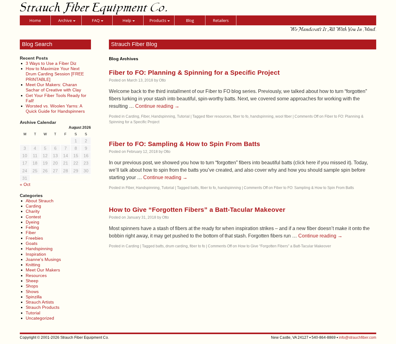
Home (35, 20)
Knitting (33, 264)
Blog (190, 20)
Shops (32, 285)
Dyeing (32, 222)
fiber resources (218, 116)
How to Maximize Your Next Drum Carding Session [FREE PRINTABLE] (55, 74)
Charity (33, 211)
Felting (32, 227)
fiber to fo (240, 116)
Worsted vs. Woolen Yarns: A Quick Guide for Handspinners (55, 108)
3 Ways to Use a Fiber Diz (51, 63)
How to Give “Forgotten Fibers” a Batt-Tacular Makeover (197, 209)
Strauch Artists (40, 302)
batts (195, 188)
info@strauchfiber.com (357, 337)
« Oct (25, 184)
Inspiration (36, 254)
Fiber (31, 232)
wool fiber (283, 116)
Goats (31, 243)
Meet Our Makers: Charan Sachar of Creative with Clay (53, 87)
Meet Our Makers (43, 269)
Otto (162, 80)
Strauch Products (42, 307)
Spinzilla (34, 296)
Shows (32, 291)
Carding (33, 205)
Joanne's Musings (43, 259)
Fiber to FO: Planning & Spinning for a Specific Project (194, 72)
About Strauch (40, 200)
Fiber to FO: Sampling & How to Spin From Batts (184, 143)
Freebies (34, 238)
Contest (33, 216)
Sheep (32, 280)
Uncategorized (40, 318)
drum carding (177, 246)
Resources (36, 275)
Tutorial (33, 312)
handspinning (261, 116)
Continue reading (157, 106)
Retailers (221, 20)
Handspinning (39, 248)
